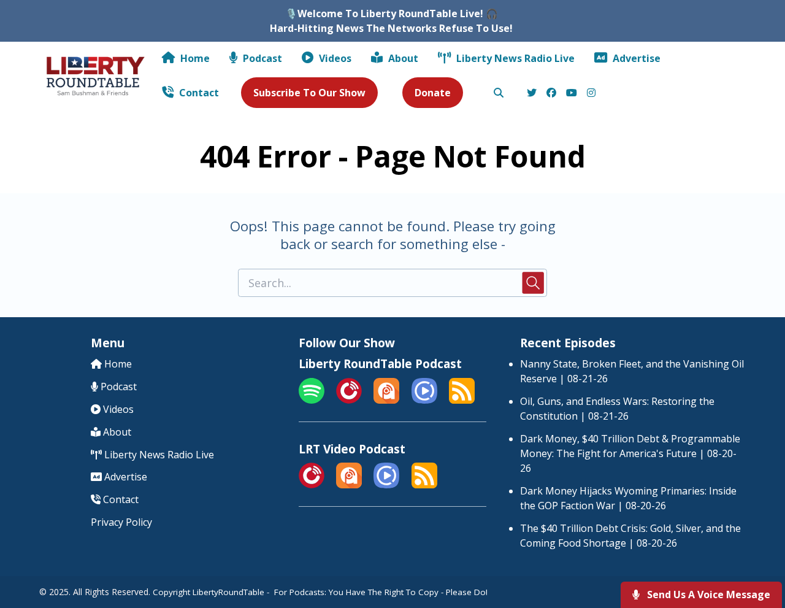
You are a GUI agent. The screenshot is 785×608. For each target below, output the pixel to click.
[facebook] (551, 93)
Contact (198, 92)
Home (194, 58)
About (402, 58)
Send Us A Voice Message (707, 594)
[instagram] (589, 93)
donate (433, 92)
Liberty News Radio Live (514, 58)
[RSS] (462, 400)
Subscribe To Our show (309, 92)
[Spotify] (311, 400)
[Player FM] (349, 400)
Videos (333, 58)
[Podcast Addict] (386, 400)
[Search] (499, 93)
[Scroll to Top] (756, 549)
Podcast (261, 58)
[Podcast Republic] (424, 400)
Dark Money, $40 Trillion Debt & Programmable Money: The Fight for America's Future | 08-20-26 (630, 453)
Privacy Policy (121, 522)
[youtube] (571, 93)
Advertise (635, 58)
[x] (532, 93)
